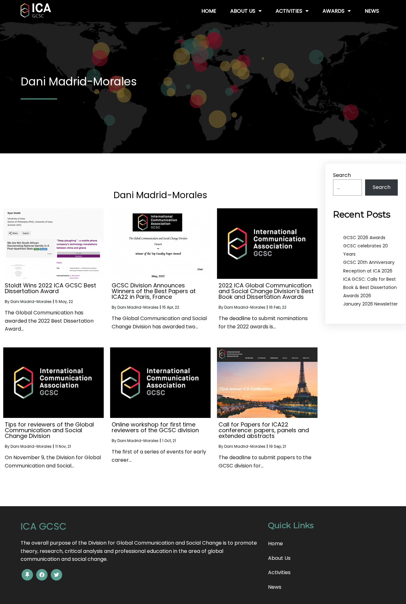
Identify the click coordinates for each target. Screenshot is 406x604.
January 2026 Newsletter (370, 304)
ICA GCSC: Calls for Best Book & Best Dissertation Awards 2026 (370, 287)
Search (342, 175)
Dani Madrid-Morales (31, 301)
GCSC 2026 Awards (364, 237)
